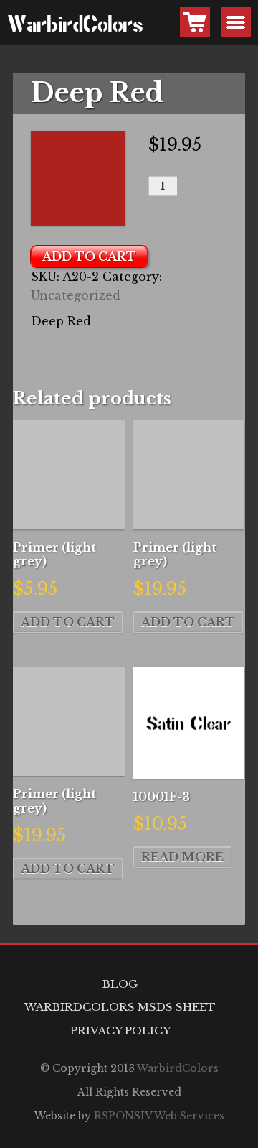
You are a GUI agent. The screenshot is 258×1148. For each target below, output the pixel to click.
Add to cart (89, 256)
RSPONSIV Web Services (159, 1115)
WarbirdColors (22, 25)
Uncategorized (75, 295)
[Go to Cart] (195, 22)
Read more (182, 857)
